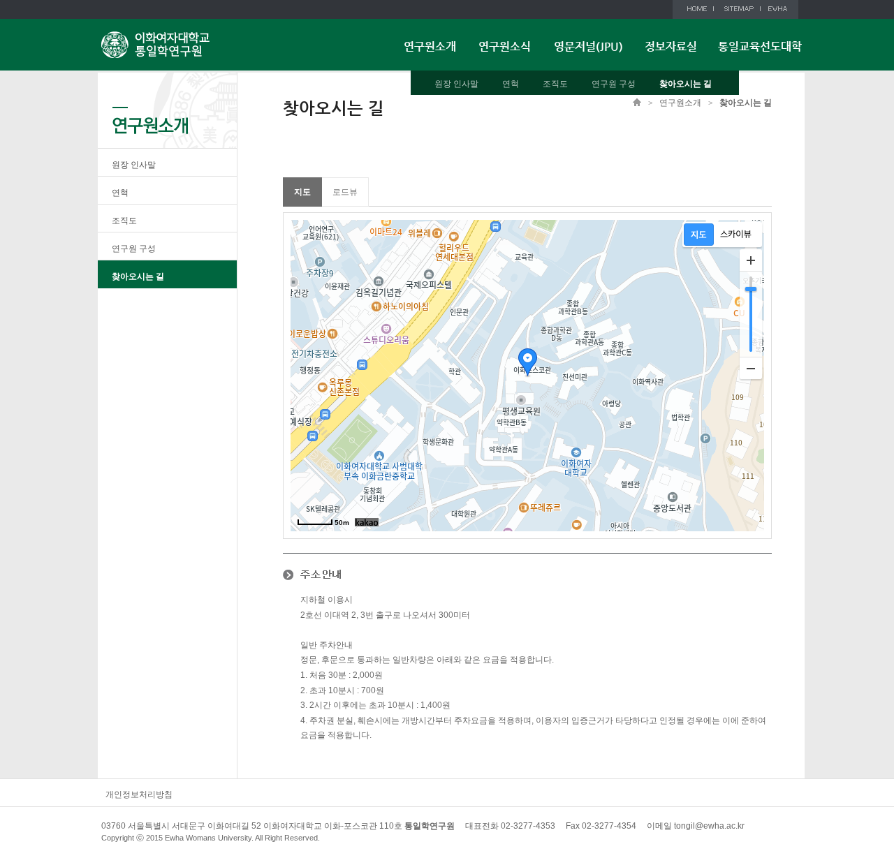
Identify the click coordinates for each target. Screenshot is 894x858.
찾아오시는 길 (685, 84)
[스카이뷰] (736, 234)
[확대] (751, 260)
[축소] (751, 368)
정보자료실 (671, 46)
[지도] (699, 234)
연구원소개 (430, 46)
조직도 (555, 84)
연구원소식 (504, 46)
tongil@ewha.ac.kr (709, 826)
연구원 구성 (614, 84)
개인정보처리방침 (139, 794)
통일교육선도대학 (760, 46)
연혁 (510, 84)
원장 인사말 (456, 84)
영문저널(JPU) (588, 46)
